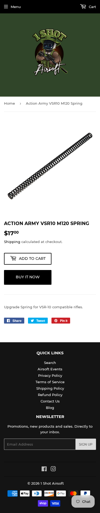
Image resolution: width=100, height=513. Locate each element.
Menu (16, 7)
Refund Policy (50, 395)
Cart (92, 7)
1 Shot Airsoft (52, 483)
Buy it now (28, 277)
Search (50, 362)
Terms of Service (50, 382)
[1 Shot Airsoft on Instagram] (53, 470)
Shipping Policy (50, 388)
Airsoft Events (50, 369)
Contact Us (50, 401)
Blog (50, 407)
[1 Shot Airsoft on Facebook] (44, 470)
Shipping (12, 242)
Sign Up (86, 444)
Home (9, 103)
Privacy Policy (50, 375)
